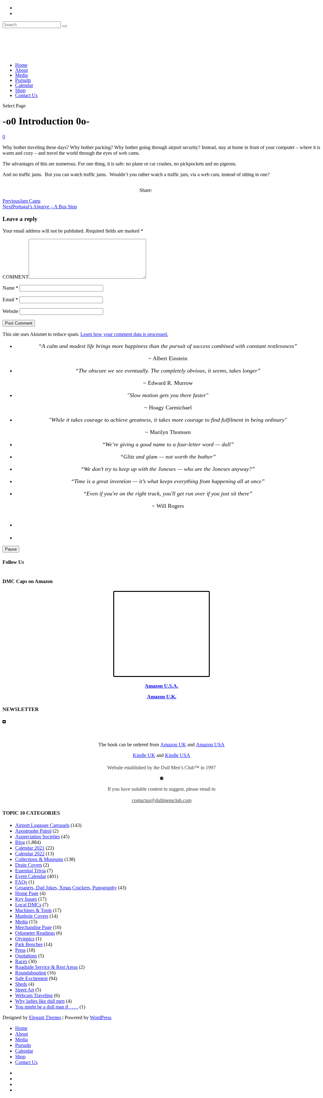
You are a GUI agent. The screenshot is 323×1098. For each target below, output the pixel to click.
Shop (20, 90)
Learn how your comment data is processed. (124, 334)
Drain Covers (28, 865)
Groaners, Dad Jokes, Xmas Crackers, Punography (66, 887)
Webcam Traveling (34, 995)
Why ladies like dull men (40, 1001)
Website (10, 311)
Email (10, 299)
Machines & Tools (33, 910)
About (21, 70)
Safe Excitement (31, 978)
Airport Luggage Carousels (42, 825)
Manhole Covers (31, 916)
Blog (20, 842)
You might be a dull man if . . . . (46, 1006)
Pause (11, 549)
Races (21, 961)
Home (21, 65)
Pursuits (23, 80)
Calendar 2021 (29, 848)
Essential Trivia (30, 870)
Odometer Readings (35, 933)
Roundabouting (30, 972)
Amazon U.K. (161, 696)
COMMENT (16, 277)
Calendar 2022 (29, 853)
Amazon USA (210, 744)
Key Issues (26, 899)
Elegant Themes (45, 1017)
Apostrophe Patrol (33, 831)
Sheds (21, 984)
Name (10, 288)
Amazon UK (173, 744)
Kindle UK (144, 755)
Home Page (26, 893)
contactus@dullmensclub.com (161, 800)
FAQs (21, 882)
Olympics (24, 938)
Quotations (26, 955)
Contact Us (26, 95)
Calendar (24, 85)
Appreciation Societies (37, 836)
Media (21, 75)
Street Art (24, 989)
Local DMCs (28, 904)
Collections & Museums (39, 859)
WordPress (100, 1017)
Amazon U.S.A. (161, 686)
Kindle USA (177, 755)
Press (20, 950)
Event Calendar (30, 876)
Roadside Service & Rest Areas (46, 967)
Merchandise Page (33, 927)
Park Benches (29, 944)
